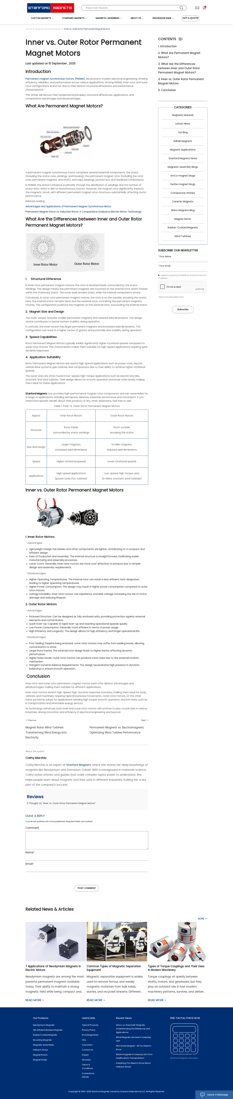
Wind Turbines (183, 236)
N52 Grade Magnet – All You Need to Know (133, 1047)
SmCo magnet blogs (182, 175)
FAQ (84, 1040)
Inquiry (85, 1054)
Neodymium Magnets (44, 1025)
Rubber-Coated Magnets (183, 227)
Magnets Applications (183, 149)
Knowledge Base (90, 1035)
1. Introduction (167, 46)
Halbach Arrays (40, 1049)
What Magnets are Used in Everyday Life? (133, 1039)
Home (29, 29)
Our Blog (183, 132)
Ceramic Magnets (182, 201)
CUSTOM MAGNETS (41, 18)
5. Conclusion (167, 90)
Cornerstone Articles (183, 193)
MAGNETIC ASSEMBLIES (107, 18)
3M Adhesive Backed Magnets (47, 1030)
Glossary (86, 1059)
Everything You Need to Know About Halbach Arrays (133, 1065)
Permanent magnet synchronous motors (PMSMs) (55, 78)
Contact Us (87, 1049)
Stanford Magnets (78, 765)
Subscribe (182, 309)
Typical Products (90, 1025)
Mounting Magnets (42, 1040)
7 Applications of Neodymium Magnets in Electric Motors (53, 968)
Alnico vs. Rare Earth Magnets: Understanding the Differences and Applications (133, 1029)
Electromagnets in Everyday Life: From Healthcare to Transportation (134, 1056)
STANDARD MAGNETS (73, 18)
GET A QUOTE (190, 18)
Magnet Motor (182, 219)
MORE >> (202, 918)
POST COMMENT (87, 888)
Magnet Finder (40, 1059)
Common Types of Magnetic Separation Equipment (114, 968)
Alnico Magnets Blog (183, 210)
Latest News (182, 123)
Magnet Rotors (40, 1054)
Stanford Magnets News (182, 158)
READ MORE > (35, 1000)
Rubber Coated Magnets (45, 1035)
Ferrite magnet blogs (182, 184)
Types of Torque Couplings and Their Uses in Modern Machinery (176, 968)
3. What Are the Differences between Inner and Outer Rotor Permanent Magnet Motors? (179, 68)
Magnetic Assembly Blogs (48, 29)
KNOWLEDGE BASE (162, 18)
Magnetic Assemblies (43, 1044)
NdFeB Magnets (183, 141)
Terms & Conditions (87, 1066)
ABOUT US (136, 18)
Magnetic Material (182, 115)
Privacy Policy (88, 1030)
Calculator (87, 1044)
